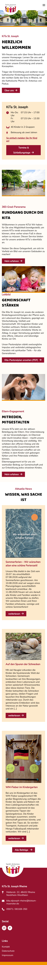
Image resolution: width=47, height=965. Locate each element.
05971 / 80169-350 (16, 909)
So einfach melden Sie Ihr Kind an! (21, 139)
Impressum (7, 955)
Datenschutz (8, 950)
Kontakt (6, 946)
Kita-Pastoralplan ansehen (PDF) (21, 360)
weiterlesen (14, 613)
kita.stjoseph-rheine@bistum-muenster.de (21, 902)
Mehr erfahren (12, 261)
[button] (44, 5)
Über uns (9, 90)
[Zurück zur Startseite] (10, 9)
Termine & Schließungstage (21, 150)
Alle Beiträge (22, 849)
